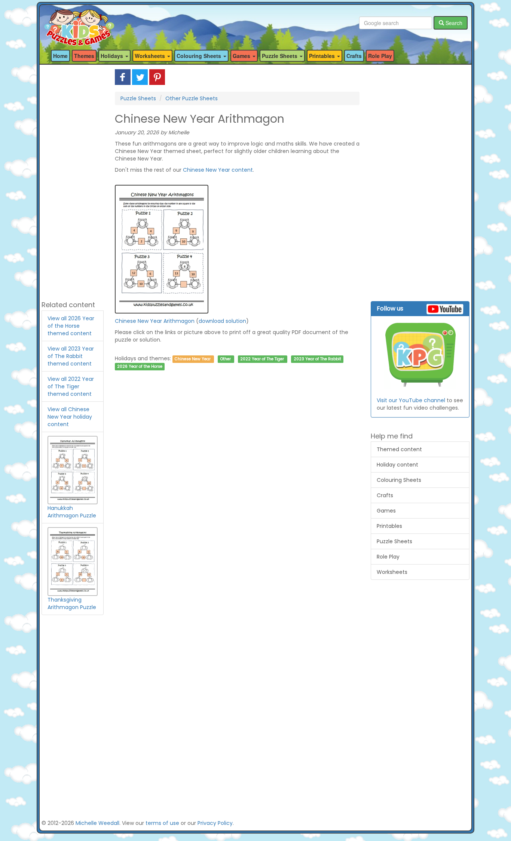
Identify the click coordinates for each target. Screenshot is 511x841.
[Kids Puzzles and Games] (79, 23)
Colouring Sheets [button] (200, 55)
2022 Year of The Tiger (262, 359)
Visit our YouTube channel (411, 400)
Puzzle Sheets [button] (280, 55)
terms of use (162, 823)
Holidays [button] (113, 55)
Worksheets (392, 572)
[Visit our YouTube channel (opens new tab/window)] (420, 355)
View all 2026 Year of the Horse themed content (71, 326)
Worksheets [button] (150, 55)
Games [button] (242, 55)
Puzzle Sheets (138, 98)
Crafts (354, 55)
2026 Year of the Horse (139, 366)
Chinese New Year (193, 359)
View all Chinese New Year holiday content (70, 417)
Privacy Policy (215, 823)
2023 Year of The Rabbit (317, 359)
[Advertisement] (73, 181)
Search (453, 23)
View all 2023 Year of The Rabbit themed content (71, 356)
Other (225, 359)
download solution (222, 321)
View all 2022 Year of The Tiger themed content (71, 386)
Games (386, 510)
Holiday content (397, 464)
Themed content (399, 449)
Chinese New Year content (218, 170)
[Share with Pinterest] (157, 76)
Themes (84, 55)
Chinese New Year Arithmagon (155, 321)
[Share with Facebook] (123, 76)
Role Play (380, 55)
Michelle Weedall (97, 823)
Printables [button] (322, 55)
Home (60, 55)
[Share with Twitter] (140, 76)
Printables (389, 526)
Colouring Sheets (399, 480)
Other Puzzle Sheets (191, 98)
